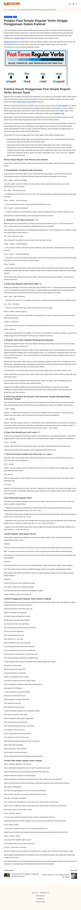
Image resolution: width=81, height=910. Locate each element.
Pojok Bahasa (8, 17)
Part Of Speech (12, 9)
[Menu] (70, 3)
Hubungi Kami (40, 896)
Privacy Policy (40, 902)
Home (5, 9)
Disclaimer (40, 899)
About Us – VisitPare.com (40, 893)
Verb (18, 9)
